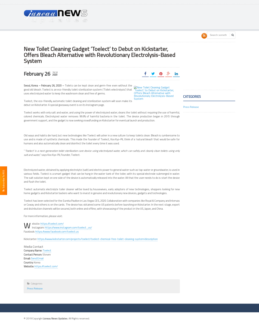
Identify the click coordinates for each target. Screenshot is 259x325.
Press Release (35, 288)
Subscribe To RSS (3, 179)
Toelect (47, 250)
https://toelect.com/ (52, 224)
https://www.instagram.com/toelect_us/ (68, 227)
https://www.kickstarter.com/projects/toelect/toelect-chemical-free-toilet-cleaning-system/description (98, 239)
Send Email (37, 258)
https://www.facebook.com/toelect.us (57, 232)
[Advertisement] (171, 17)
